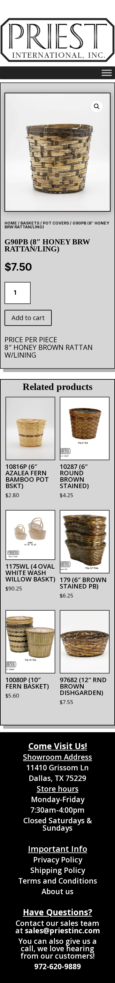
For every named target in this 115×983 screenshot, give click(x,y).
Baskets (29, 223)
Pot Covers (56, 223)
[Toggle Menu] (107, 73)
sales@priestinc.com (62, 930)
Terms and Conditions (57, 881)
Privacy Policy (57, 859)
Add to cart (28, 317)
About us (57, 891)
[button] (97, 106)
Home (10, 223)
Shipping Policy (57, 870)
